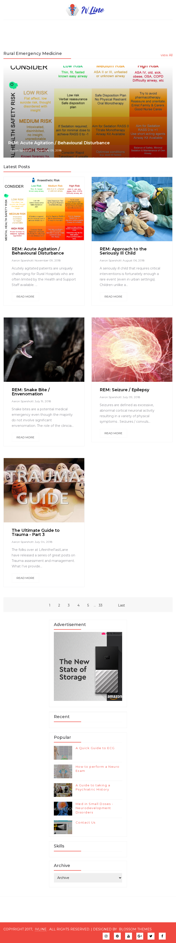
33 (100, 605)
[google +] (55, 211)
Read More (25, 296)
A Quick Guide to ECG (95, 748)
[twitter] (42, 211)
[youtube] (128, 936)
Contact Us (86, 822)
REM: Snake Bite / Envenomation (31, 391)
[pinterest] (117, 936)
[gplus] (139, 936)
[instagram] (106, 936)
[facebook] (31, 211)
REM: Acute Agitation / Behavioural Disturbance (59, 142)
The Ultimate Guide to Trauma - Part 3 (36, 532)
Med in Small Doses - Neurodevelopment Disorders (94, 808)
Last (121, 605)
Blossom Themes (135, 929)
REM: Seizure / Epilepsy (124, 389)
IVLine (41, 929)
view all (167, 55)
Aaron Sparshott (21, 150)
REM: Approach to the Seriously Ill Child (123, 251)
